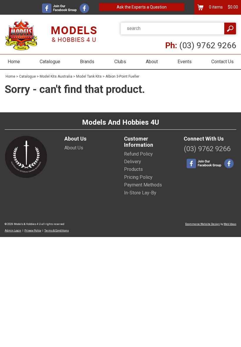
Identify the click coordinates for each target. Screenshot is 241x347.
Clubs (120, 61)
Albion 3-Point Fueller (122, 76)
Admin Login (13, 230)
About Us (73, 148)
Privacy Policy (32, 230)
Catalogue (50, 61)
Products (133, 169)
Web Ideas (230, 224)
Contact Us (222, 61)
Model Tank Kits (89, 76)
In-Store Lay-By (140, 193)
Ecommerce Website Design (202, 224)
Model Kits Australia (56, 76)
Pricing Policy (138, 177)
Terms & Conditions (56, 230)
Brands (87, 61)
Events (185, 61)
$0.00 (232, 7)
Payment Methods (143, 185)
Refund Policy (138, 154)
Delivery (132, 161)
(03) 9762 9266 (200, 45)
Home (14, 61)
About (152, 61)
